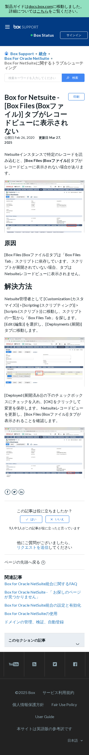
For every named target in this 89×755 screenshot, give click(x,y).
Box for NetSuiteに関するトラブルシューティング (43, 65)
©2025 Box (25, 692)
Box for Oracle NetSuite (26, 58)
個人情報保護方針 (28, 704)
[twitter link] (55, 664)
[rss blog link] (34, 664)
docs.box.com (40, 6)
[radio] (31, 519)
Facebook (7, 492)
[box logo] (26, 26)
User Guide (44, 716)
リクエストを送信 (32, 547)
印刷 (76, 96)
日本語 (73, 740)
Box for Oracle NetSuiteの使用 (30, 613)
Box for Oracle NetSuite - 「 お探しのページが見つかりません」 (42, 594)
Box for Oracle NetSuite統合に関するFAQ (40, 583)
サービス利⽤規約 (58, 692)
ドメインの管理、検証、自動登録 (34, 621)
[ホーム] (26, 27)
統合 (43, 53)
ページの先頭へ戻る (22, 562)
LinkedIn (21, 492)
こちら (42, 11)
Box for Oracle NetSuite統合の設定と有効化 (42, 605)
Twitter (14, 492)
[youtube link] (14, 664)
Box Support (22, 53)
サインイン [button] (74, 35)
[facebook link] (75, 664)
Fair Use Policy (64, 704)
